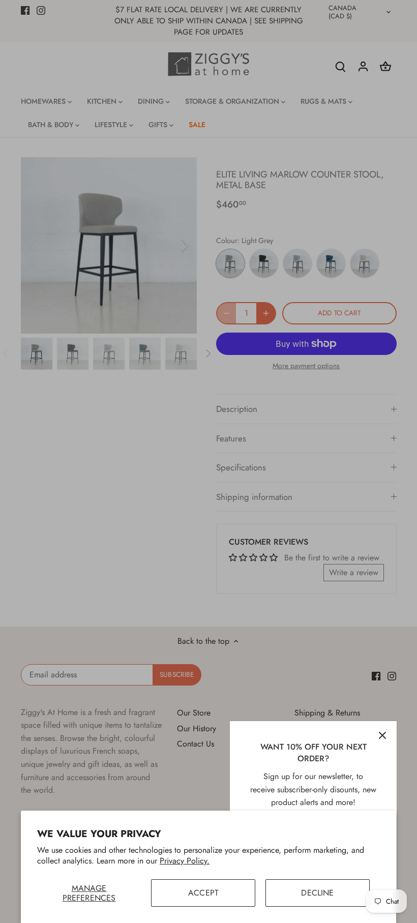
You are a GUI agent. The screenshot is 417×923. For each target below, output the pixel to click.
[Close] (382, 735)
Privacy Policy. (185, 861)
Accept (203, 893)
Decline (317, 893)
